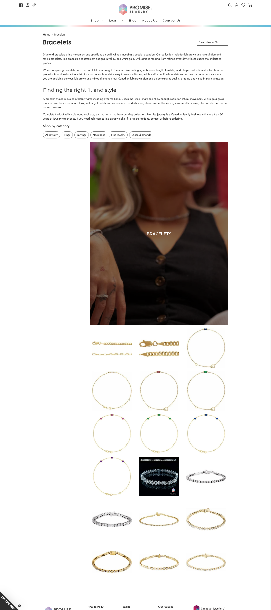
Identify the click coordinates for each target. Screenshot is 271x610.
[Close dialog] (192, 277)
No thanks (105, 337)
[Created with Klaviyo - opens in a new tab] (135, 352)
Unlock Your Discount (105, 329)
